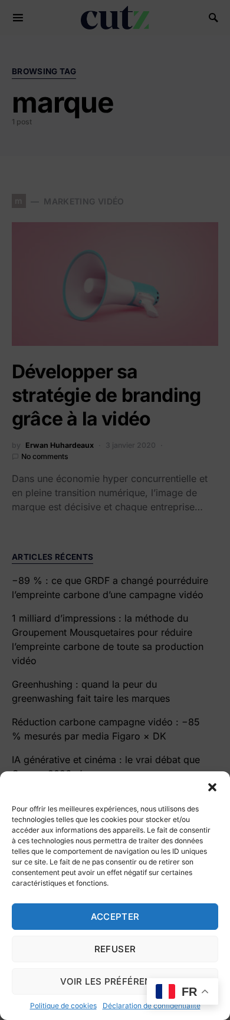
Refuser (115, 949)
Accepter (115, 916)
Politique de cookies (63, 1005)
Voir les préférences (115, 981)
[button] (212, 786)
